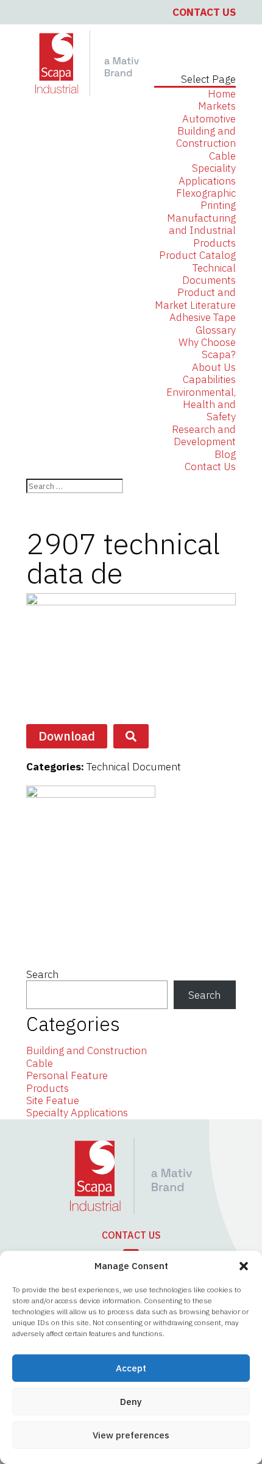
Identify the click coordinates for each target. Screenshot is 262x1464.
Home (222, 93)
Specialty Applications (77, 1112)
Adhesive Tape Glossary (202, 323)
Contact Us (204, 12)
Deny (131, 1401)
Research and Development (204, 435)
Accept (131, 1368)
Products (214, 243)
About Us (214, 367)
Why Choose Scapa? (207, 348)
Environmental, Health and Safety (201, 404)
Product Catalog (197, 255)
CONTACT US (131, 1235)
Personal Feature (67, 1075)
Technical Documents (209, 274)
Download (66, 736)
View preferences (131, 1435)
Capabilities (209, 379)
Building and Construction (206, 137)
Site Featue (52, 1100)
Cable (222, 156)
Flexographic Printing (206, 199)
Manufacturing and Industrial (201, 224)
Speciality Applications (207, 174)
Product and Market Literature (195, 298)
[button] (244, 1266)
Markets (217, 106)
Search (42, 974)
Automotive (209, 118)
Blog (225, 454)
